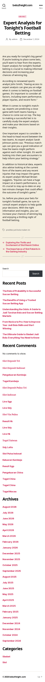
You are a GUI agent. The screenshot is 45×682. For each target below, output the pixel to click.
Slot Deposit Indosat (13, 368)
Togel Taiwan (9, 440)
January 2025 (10, 617)
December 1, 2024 (31, 39)
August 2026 (9, 507)
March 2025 (9, 606)
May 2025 (7, 594)
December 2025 (11, 553)
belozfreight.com (22, 5)
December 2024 (11, 623)
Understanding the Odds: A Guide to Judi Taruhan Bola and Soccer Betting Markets (22, 312)
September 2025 (11, 571)
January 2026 (10, 547)
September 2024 (11, 641)
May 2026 (7, 524)
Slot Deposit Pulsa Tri (14, 387)
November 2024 (11, 629)
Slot (4, 662)
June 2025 (8, 588)
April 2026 (8, 530)
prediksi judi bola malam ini (18, 230)
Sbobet (22, 16)
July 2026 (7, 512)
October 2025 (10, 565)
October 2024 (10, 635)
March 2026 (9, 536)
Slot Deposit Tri (11, 361)
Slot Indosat (9, 394)
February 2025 (10, 611)
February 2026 (10, 542)
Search (5, 268)
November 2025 (11, 559)
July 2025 (7, 582)
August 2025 (9, 576)
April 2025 (8, 600)
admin (15, 39)
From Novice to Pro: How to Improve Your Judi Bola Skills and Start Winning (21, 325)
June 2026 (8, 518)
